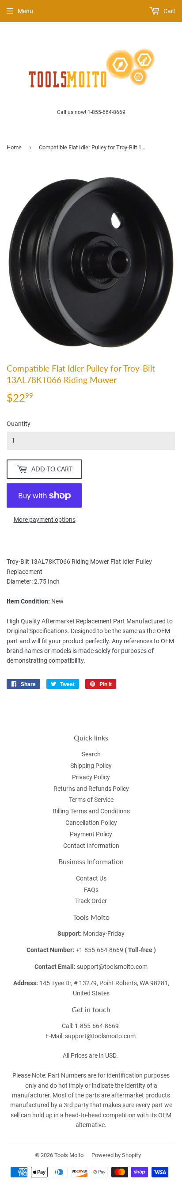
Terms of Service (91, 799)
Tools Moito (68, 1155)
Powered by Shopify (116, 1155)
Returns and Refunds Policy (91, 788)
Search (91, 754)
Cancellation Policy (91, 822)
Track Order (91, 900)
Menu (25, 11)
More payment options (45, 519)
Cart (168, 11)
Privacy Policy (91, 777)
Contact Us (91, 878)
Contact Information (91, 845)
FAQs (91, 889)
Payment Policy (91, 834)
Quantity (18, 423)
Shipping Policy (91, 765)
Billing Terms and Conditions (91, 811)
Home (14, 147)
